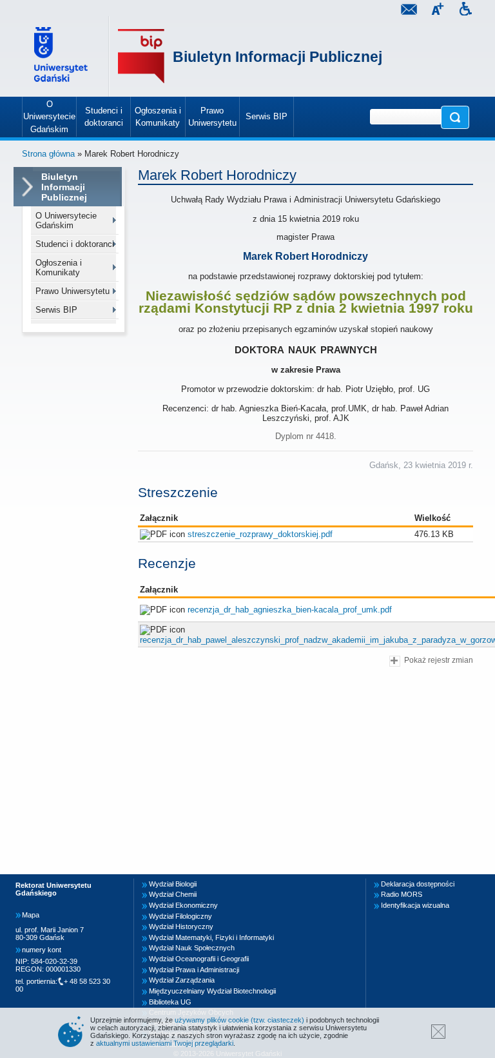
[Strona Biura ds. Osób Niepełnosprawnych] (465, 10)
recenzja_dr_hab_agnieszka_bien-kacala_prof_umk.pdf (290, 609)
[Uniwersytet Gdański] (62, 56)
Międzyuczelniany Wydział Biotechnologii (212, 991)
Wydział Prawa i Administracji (194, 970)
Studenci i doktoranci (74, 244)
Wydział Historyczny (181, 926)
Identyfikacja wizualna (415, 905)
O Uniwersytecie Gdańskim (66, 220)
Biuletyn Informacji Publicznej (277, 56)
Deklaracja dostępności (417, 884)
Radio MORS (401, 894)
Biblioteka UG (170, 1002)
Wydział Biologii (173, 884)
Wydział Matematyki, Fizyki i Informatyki (211, 937)
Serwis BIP (56, 310)
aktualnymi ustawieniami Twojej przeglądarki (164, 1043)
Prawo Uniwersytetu (72, 291)
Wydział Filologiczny (180, 916)
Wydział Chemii (173, 894)
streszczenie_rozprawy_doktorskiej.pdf (260, 534)
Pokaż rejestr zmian (438, 660)
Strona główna (48, 154)
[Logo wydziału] (141, 56)
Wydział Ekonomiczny (183, 905)
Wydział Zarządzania (182, 980)
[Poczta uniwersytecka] (408, 10)
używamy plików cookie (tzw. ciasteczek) (239, 1020)
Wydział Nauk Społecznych (192, 948)
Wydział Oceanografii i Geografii (199, 959)
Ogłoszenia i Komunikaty (58, 267)
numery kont (41, 950)
